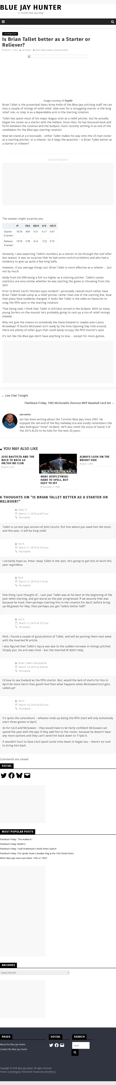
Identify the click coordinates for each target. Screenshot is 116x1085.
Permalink (24, 517)
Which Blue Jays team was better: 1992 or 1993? (23, 858)
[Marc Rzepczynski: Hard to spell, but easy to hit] (58, 455)
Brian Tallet (40, 50)
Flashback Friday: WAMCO (13, 844)
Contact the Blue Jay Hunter (13, 1049)
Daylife (68, 100)
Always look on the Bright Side (95, 458)
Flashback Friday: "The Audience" (16, 839)
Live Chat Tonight (15, 395)
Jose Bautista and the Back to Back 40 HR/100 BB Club (18, 460)
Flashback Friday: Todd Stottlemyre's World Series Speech (28, 848)
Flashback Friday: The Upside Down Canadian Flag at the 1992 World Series (37, 853)
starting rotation (61, 50)
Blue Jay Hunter (31, 7)
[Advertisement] (58, 184)
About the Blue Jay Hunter (12, 1044)
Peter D (22, 509)
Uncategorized (10, 33)
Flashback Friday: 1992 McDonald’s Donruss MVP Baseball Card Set (69, 403)
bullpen (50, 50)
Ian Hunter (27, 50)
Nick (20, 577)
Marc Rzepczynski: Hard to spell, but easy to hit (55, 480)
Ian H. (21, 543)
